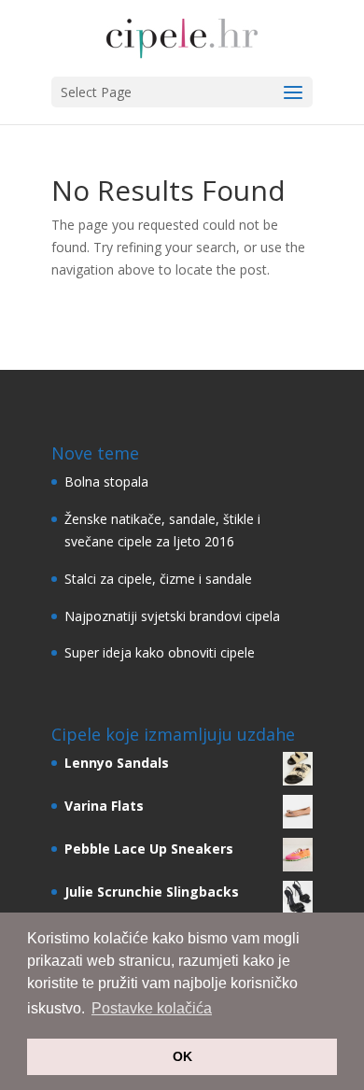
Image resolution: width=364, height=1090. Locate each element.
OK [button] (182, 1056)
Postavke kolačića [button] (151, 1008)
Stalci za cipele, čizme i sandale (158, 578)
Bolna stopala (106, 481)
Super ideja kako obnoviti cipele (159, 652)
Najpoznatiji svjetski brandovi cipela (172, 616)
